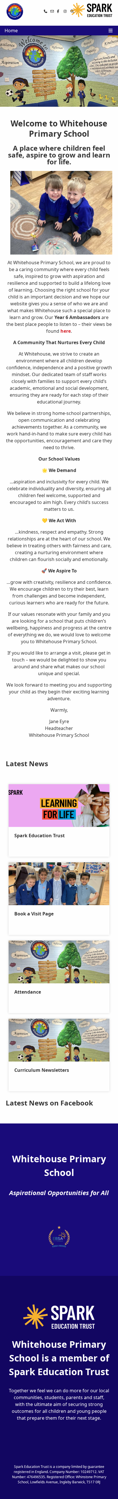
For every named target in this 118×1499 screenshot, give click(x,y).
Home (11, 30)
